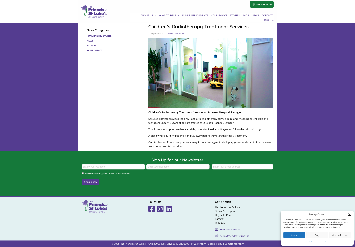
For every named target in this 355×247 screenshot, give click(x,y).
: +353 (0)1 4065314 (229, 229)
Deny (317, 235)
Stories (235, 15)
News (255, 15)
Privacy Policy (322, 242)
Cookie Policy (310, 242)
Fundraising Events (195, 15)
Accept (294, 235)
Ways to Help (167, 15)
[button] (349, 214)
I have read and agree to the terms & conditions (107, 173)
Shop (245, 15)
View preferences (340, 235)
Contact (267, 15)
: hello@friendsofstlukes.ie (233, 236)
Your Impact (219, 15)
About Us (147, 15)
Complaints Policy (234, 243)
